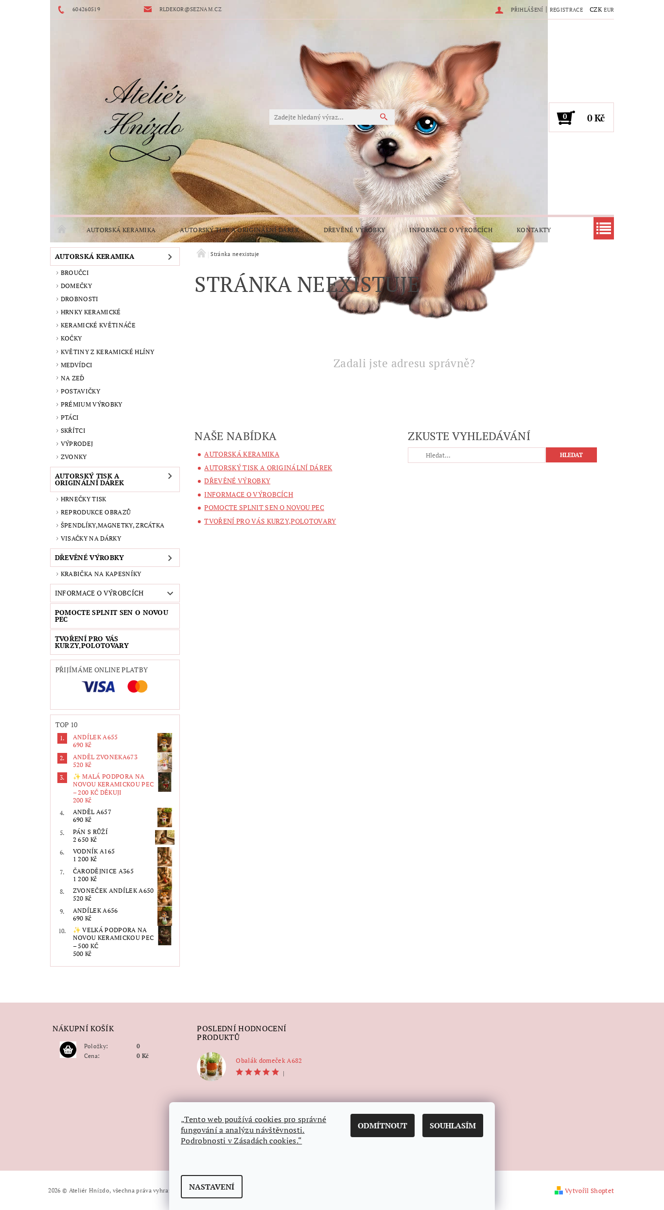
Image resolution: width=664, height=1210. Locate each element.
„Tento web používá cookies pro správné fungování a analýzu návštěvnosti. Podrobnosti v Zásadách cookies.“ (253, 1130)
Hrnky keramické (91, 311)
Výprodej (77, 443)
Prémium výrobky (91, 404)
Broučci (75, 272)
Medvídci (77, 364)
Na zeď (73, 378)
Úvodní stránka (62, 229)
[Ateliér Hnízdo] (145, 122)
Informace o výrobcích (450, 229)
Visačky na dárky (91, 538)
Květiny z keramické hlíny (108, 351)
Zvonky (74, 456)
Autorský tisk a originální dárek (239, 229)
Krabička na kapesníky (101, 573)
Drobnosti (80, 298)
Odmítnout (382, 1125)
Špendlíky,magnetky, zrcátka (113, 525)
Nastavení (211, 1186)
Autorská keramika (121, 229)
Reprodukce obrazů (96, 512)
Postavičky (80, 391)
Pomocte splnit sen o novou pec (111, 616)
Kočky (71, 338)
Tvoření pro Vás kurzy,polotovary (92, 642)
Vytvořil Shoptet (589, 1190)
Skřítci (73, 430)
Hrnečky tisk (83, 498)
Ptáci (70, 417)
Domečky (76, 285)
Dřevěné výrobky (354, 229)
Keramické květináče (98, 325)
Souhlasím (453, 1125)
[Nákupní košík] (68, 1050)
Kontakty (534, 229)
